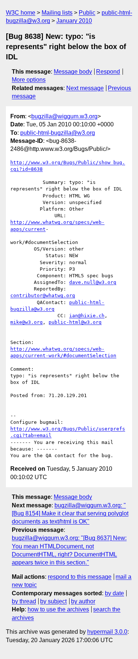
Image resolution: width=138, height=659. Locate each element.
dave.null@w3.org (92, 282)
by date (114, 593)
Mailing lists (57, 13)
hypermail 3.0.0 (107, 632)
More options (29, 80)
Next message (85, 88)
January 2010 (74, 21)
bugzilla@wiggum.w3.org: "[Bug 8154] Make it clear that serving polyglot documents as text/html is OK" (70, 513)
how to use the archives (58, 609)
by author (83, 601)
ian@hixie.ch (87, 315)
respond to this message (80, 577)
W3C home (20, 13)
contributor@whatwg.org (42, 295)
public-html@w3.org (75, 322)
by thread (24, 601)
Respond (108, 72)
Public (87, 13)
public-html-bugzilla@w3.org (57, 133)
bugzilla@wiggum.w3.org (64, 116)
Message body (73, 72)
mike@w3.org (26, 322)
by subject (53, 601)
